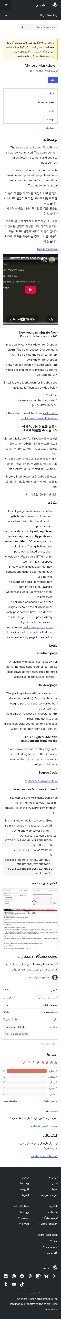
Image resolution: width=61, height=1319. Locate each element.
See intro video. (47, 249)
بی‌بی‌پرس (50, 1246)
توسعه (50, 119)
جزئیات (50, 93)
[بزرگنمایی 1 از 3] (53, 893)
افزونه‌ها (24, 1189)
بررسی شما (51, 1100)
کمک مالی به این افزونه (44, 1156)
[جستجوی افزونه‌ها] (21, 27)
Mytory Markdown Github (41, 781)
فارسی (46, 1267)
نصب (51, 110)
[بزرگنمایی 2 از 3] (24, 893)
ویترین (25, 1177)
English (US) (10, 1019)
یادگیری (53, 1206)
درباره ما (53, 1177)
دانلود (52, 80)
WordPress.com (46, 1234)
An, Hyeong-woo (39, 70)
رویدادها (24, 1212)
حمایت (23, 1217)
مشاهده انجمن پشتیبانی (44, 1125)
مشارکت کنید (21, 1206)
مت (54, 1240)
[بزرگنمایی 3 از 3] (53, 913)
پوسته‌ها (24, 1183)
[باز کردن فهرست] (5, 5)
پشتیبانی (49, 127)
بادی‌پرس (51, 1252)
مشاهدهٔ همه (10, 1100)
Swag (23, 1223)
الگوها (25, 1195)
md (6, 1034)
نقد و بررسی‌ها (45, 101)
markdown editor (19, 1034)
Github (21, 1027)
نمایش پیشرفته (49, 1043)
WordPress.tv (47, 1223)
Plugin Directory (49, 15)
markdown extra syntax (38, 627)
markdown (10, 1027)
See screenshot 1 (47, 676)
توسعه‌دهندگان (50, 1217)
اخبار (55, 1183)
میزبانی (53, 1189)
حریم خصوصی (49, 1195)
